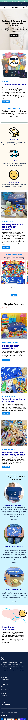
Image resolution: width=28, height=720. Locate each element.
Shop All (14, 295)
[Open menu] (1, 7)
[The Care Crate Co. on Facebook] (4, 715)
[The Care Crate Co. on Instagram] (1, 715)
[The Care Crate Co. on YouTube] (6, 715)
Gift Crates (4, 677)
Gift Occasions (5, 682)
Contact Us (4, 695)
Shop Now (14, 35)
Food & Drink (4, 684)
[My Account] (23, 7)
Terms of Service (5, 704)
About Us (3, 693)
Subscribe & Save (5, 689)
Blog (2, 698)
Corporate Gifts (5, 679)
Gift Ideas (3, 687)
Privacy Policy (4, 702)
